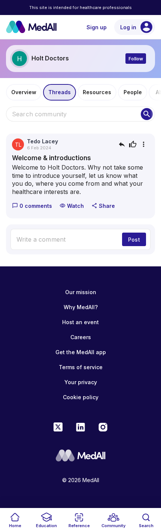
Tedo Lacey (42, 141)
